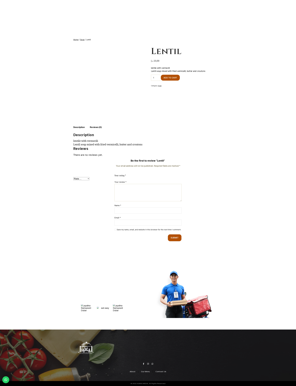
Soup (82, 39)
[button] (5, 379)
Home (75, 39)
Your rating (120, 175)
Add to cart (170, 78)
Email (117, 217)
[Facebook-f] (143, 364)
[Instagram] (148, 364)
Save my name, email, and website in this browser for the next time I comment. (149, 230)
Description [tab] (79, 127)
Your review (120, 182)
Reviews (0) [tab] (96, 127)
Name (117, 205)
